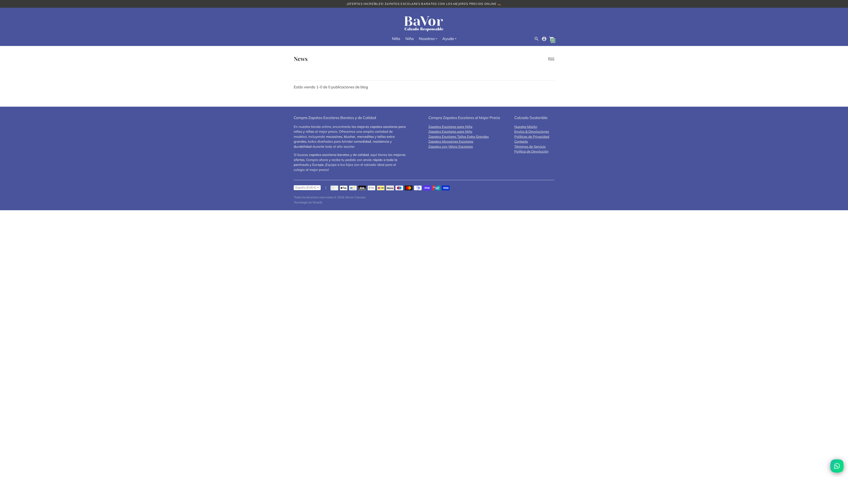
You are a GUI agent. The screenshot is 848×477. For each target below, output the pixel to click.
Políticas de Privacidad (531, 136)
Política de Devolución (531, 151)
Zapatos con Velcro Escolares (450, 146)
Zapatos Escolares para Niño (450, 131)
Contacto (521, 141)
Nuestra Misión (525, 127)
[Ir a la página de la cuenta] (544, 39)
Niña (409, 38)
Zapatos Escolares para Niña (450, 127)
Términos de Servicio (530, 146)
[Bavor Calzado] (424, 24)
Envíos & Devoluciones (531, 131)
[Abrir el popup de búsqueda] (536, 39)
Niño (396, 38)
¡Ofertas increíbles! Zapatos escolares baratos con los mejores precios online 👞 (424, 4)
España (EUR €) (305, 187)
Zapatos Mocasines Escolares (450, 141)
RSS (551, 59)
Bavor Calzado (355, 197)
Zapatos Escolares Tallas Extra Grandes (458, 136)
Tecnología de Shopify (308, 202)
